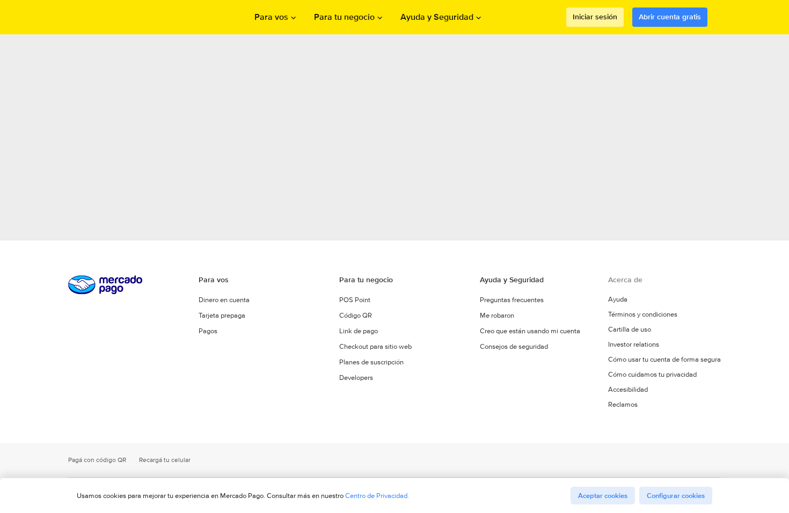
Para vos (271, 17)
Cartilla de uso (629, 329)
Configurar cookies (676, 495)
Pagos (208, 331)
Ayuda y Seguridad (436, 17)
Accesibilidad (628, 389)
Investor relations (633, 344)
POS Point (354, 300)
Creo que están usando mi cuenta (530, 331)
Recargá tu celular (165, 460)
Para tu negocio (344, 17)
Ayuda (617, 299)
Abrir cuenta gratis (670, 16)
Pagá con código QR (97, 460)
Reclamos (623, 404)
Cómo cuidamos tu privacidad (652, 374)
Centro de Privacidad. (377, 495)
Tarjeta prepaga (222, 315)
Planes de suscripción (371, 362)
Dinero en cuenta (224, 300)
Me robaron (497, 315)
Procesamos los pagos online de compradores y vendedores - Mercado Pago (126, 17)
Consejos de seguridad (514, 346)
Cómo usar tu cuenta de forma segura (664, 359)
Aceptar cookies (602, 495)
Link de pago (358, 331)
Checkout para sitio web (375, 346)
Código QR (355, 315)
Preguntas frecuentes (512, 300)
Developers (356, 377)
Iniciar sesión (595, 16)
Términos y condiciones (642, 314)
